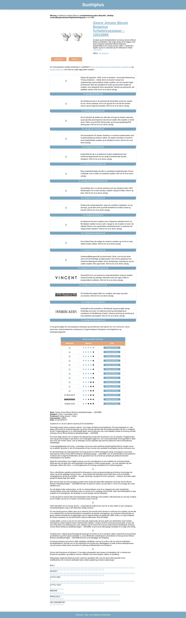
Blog (86, 615)
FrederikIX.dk (115, 67)
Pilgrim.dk (93, 67)
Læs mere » (58, 59)
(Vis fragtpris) (103, 53)
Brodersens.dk (103, 67)
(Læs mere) (97, 50)
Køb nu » (75, 59)
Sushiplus (93, 4)
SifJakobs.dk (126, 67)
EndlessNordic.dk (57, 69)
